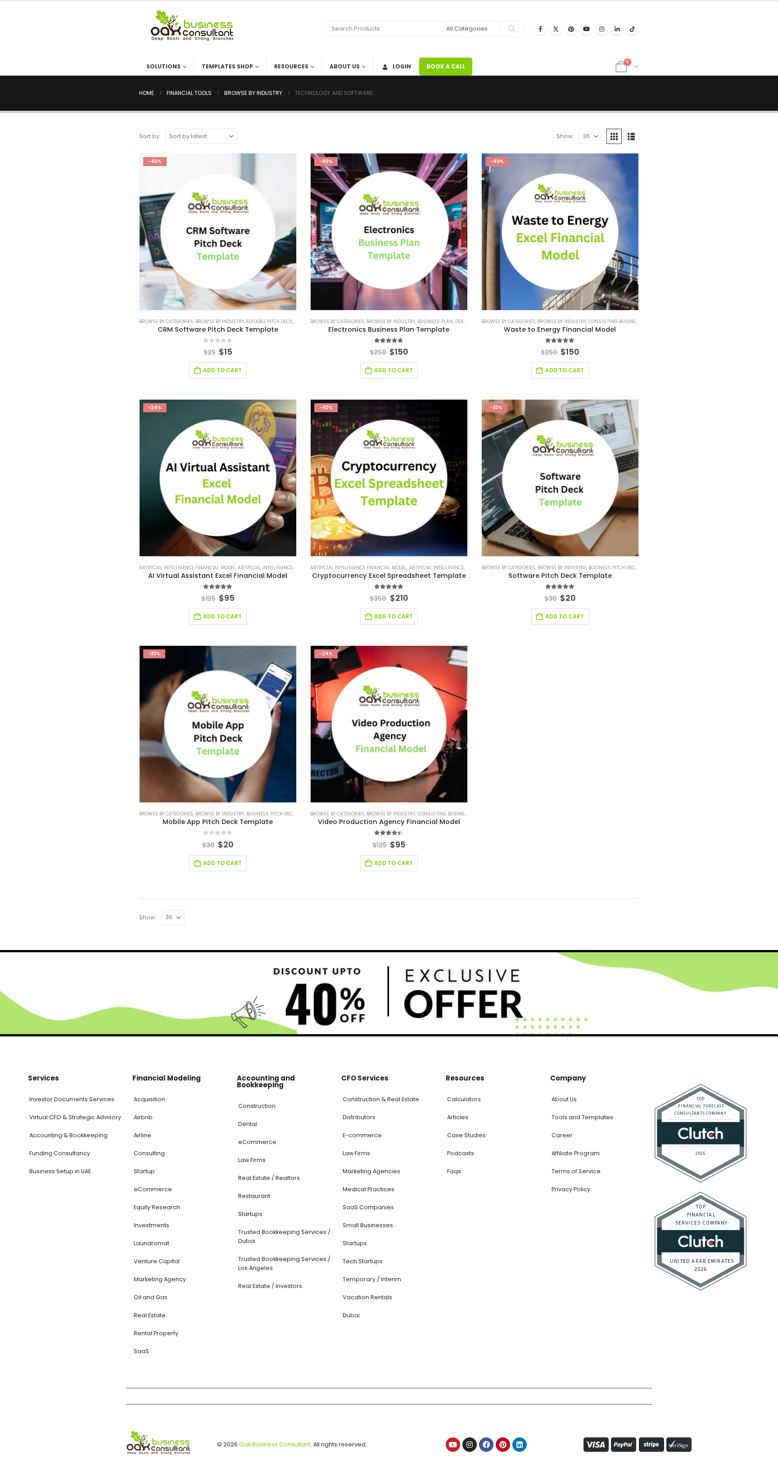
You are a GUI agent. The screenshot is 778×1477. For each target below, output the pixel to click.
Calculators (464, 1099)
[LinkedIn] (617, 29)
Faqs (454, 1171)
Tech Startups (363, 1261)
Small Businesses (368, 1225)
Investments (151, 1225)
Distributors (359, 1117)
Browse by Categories (166, 321)
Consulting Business (615, 321)
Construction (257, 1106)
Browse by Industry (219, 321)
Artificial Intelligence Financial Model (187, 567)
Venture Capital (157, 1261)
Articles (457, 1117)
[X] (555, 29)
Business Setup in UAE (60, 1171)
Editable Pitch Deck (269, 321)
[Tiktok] (632, 29)
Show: (565, 136)
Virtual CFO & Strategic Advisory (75, 1117)
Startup (144, 1171)
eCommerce (153, 1189)
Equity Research (157, 1207)
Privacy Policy (571, 1189)
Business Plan (435, 321)
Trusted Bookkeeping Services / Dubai (284, 1236)
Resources (291, 66)
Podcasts (460, 1153)
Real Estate (150, 1315)
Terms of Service (576, 1171)
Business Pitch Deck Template (624, 567)
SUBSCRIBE (471, 1460)
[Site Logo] (195, 29)
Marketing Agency (160, 1279)
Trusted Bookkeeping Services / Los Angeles (284, 1263)
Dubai (351, 1315)
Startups (250, 1214)
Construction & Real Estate (381, 1099)
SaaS (141, 1351)
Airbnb (143, 1117)
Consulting (149, 1153)
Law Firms (252, 1160)
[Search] (512, 28)
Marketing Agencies (371, 1171)
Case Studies (466, 1135)
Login (402, 66)
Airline (142, 1135)
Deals (462, 321)
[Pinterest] (571, 29)
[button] (614, 136)
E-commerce (362, 1135)
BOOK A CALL (445, 66)
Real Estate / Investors (270, 1286)
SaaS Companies (368, 1207)
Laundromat (151, 1243)
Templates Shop (227, 66)
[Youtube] (586, 29)
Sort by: (150, 136)
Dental (247, 1124)
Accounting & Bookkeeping (68, 1135)
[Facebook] (540, 29)
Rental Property (156, 1333)
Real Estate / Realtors (269, 1178)
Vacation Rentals (367, 1297)
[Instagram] (601, 29)
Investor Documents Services (71, 1099)
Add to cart (222, 370)
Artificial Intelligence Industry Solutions (290, 567)
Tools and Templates (582, 1117)
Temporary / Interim (372, 1279)
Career (562, 1135)
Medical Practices (368, 1189)
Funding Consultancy (59, 1153)
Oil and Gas (150, 1297)
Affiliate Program (576, 1153)
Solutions (163, 66)
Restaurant (254, 1196)
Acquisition (149, 1099)
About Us (345, 66)
